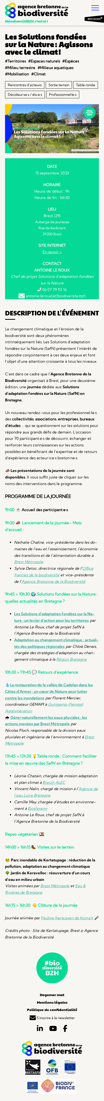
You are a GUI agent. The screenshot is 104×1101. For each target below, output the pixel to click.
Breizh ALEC (54, 782)
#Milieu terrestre (20, 67)
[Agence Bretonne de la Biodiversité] (36, 11)
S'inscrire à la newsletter (55, 1018)
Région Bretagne (71, 659)
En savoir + (52, 251)
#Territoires (15, 61)
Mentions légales (52, 1002)
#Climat (38, 74)
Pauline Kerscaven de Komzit (67, 917)
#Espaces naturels (44, 61)
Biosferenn (37, 808)
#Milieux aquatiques (55, 67)
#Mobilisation (17, 74)
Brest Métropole (28, 561)
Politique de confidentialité (52, 1009)
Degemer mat (52, 994)
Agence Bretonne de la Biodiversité (53, 581)
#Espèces (70, 61)
